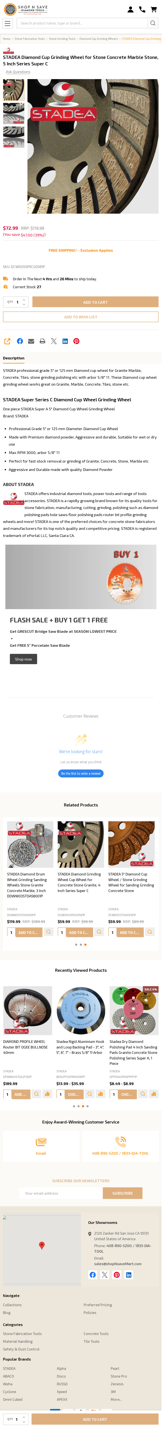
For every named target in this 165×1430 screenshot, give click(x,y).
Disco (61, 1376)
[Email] (31, 341)
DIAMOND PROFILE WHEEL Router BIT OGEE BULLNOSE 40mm (25, 1046)
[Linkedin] (65, 341)
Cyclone (9, 1391)
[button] (23, 659)
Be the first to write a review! (80, 773)
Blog (7, 1312)
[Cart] (154, 10)
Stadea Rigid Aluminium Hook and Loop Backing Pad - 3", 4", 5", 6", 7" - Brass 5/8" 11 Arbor (80, 1046)
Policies (90, 1312)
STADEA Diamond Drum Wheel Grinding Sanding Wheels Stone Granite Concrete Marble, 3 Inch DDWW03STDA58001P (27, 885)
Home (7, 38)
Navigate (11, 1295)
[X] (54, 341)
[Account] (131, 10)
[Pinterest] (76, 341)
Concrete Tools (96, 1333)
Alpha (61, 1368)
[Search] (153, 23)
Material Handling (18, 1341)
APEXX (62, 1399)
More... (116, 1399)
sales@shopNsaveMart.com (117, 1263)
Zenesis (117, 1384)
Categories (13, 1324)
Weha (7, 1384)
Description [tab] (13, 358)
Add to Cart (95, 302)
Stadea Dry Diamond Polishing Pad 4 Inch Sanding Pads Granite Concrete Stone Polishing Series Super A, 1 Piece (133, 1052)
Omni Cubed (13, 1399)
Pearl (115, 1368)
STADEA (8, 1071)
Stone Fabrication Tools (22, 1333)
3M (113, 1391)
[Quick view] (48, 932)
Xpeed (62, 1391)
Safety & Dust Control (21, 1349)
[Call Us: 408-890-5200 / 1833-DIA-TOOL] (142, 10)
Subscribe (122, 1193)
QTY (10, 301)
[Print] (42, 341)
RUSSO (62, 1384)
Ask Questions (18, 71)
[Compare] (47, 1093)
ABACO (8, 1376)
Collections (12, 1305)
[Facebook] (20, 341)
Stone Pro (119, 1376)
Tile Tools (92, 1341)
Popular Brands (17, 1359)
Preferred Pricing (98, 1305)
